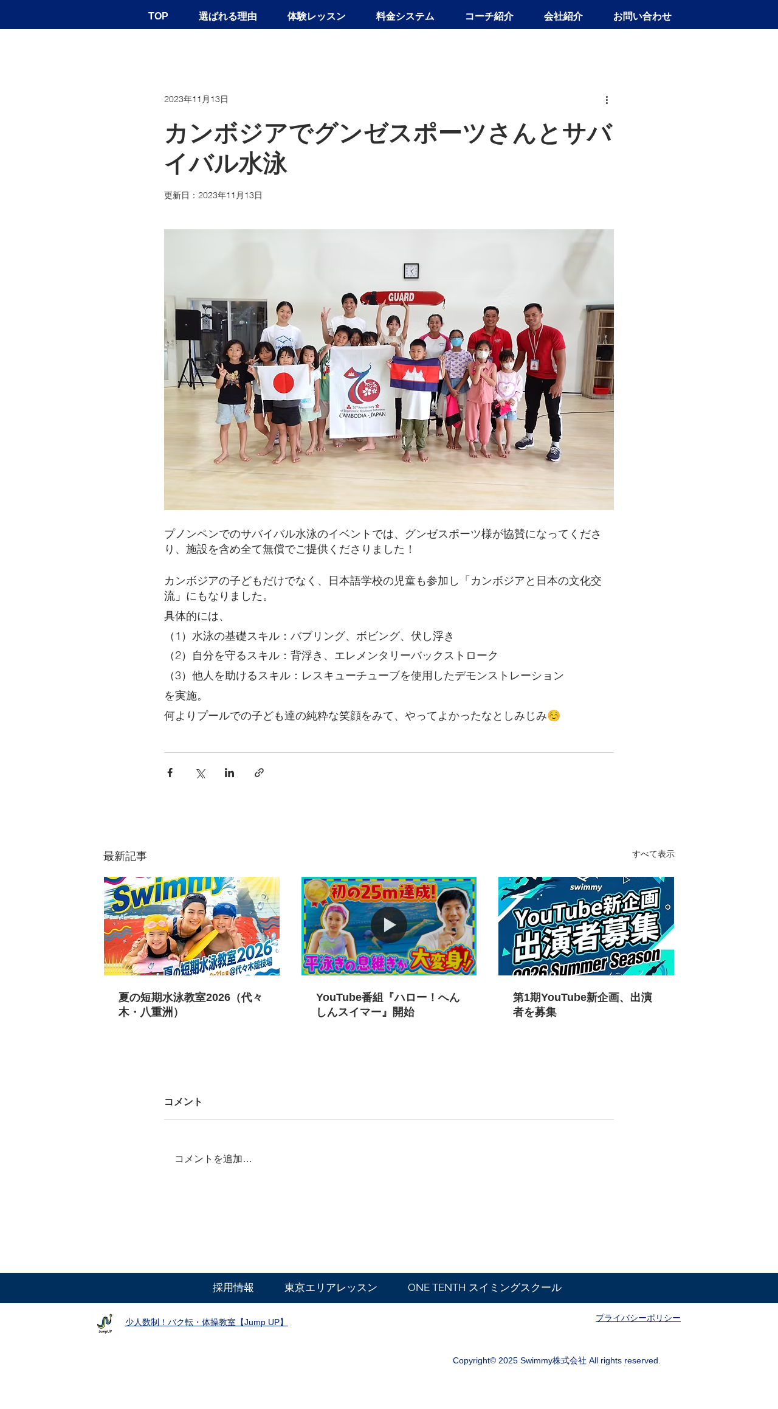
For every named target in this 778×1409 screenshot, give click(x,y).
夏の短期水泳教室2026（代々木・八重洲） (191, 1004)
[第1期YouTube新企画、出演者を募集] (586, 926)
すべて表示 (653, 853)
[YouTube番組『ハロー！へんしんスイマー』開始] (389, 926)
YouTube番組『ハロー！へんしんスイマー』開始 (388, 1004)
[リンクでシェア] (259, 772)
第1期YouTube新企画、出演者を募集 (582, 1004)
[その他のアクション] (606, 99)
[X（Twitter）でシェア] (199, 772)
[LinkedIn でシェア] (229, 772)
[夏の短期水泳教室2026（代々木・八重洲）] (192, 926)
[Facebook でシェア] (170, 772)
